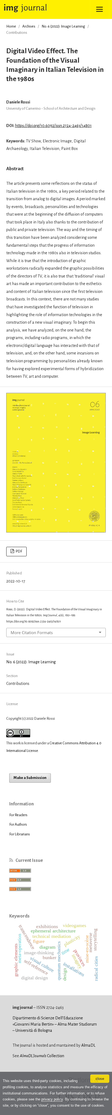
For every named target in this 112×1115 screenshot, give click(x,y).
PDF (18, 551)
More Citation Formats (32, 632)
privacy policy (52, 1099)
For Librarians (19, 834)
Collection (42, 1056)
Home (11, 26)
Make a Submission (30, 778)
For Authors (18, 824)
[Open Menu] (99, 9)
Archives (28, 26)
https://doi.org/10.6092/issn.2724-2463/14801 (53, 125)
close (100, 1079)
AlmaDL (88, 1045)
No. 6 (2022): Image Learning (63, 26)
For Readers (18, 815)
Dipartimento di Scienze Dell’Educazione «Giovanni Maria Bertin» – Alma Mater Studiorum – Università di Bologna (55, 1024)
